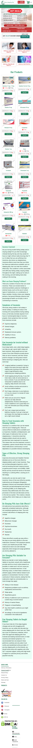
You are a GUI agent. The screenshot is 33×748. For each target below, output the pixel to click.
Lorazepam (8, 170)
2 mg (25, 129)
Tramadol (24, 212)
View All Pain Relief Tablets (8, 64)
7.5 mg (6, 88)
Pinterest (6, 706)
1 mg (22, 151)
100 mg (11, 192)
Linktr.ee (6, 717)
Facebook (6, 702)
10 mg (11, 88)
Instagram (7, 709)
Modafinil (24, 233)
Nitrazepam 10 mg (24, 107)
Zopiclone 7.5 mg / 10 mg (8, 86)
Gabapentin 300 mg (8, 212)
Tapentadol (8, 190)
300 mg (25, 192)
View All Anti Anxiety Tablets (24, 51)
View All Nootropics (24, 64)
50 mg (5, 192)
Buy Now (8, 93)
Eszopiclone (24, 127)
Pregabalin (24, 190)
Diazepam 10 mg (8, 127)
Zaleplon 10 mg (8, 107)
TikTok (5, 713)
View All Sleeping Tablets (9, 51)
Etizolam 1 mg (8, 149)
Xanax (24, 149)
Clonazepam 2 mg (25, 170)
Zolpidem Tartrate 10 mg (24, 86)
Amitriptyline (8, 233)
